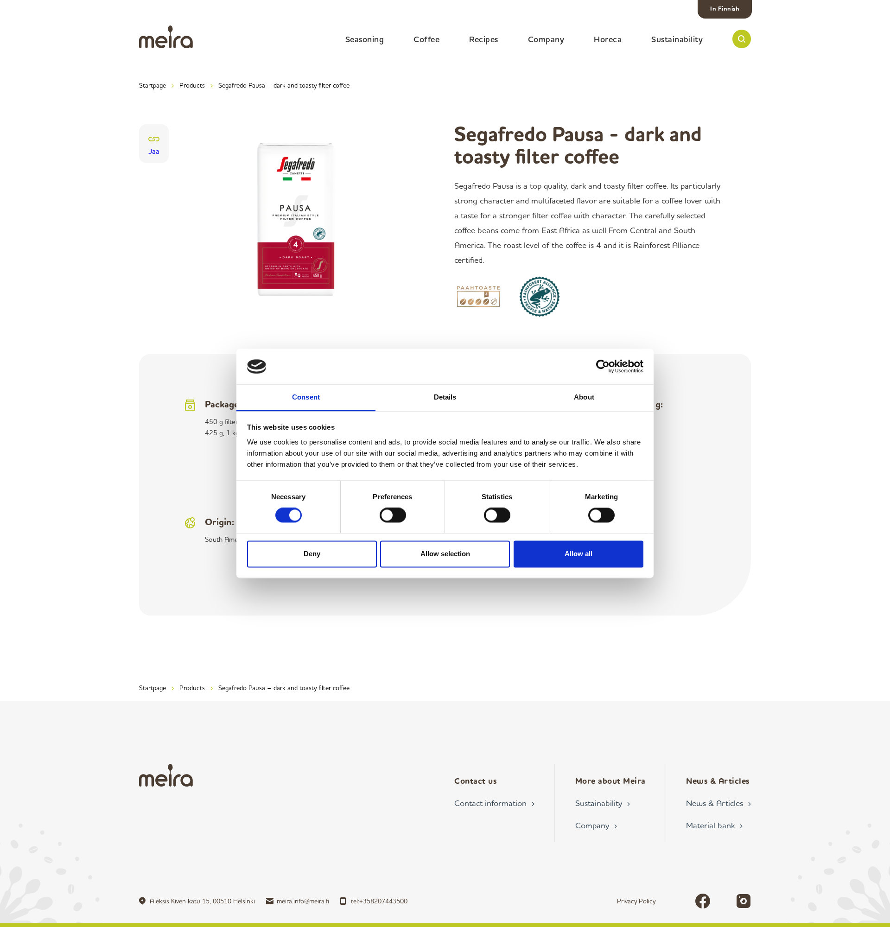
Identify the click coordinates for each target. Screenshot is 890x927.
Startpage (152, 85)
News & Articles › (718, 803)
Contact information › (494, 803)
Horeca (608, 39)
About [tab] (584, 397)
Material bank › (714, 825)
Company (546, 39)
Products (192, 85)
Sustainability (677, 39)
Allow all (578, 554)
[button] (741, 39)
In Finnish (724, 8)
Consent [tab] (306, 397)
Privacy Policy (636, 901)
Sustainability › (602, 803)
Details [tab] (445, 397)
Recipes (483, 39)
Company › (596, 825)
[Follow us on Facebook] (702, 901)
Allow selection (445, 554)
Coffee (426, 39)
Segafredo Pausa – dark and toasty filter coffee (284, 85)
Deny (312, 554)
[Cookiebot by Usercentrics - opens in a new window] (602, 367)
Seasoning (364, 39)
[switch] (393, 515)
